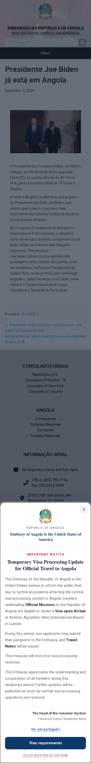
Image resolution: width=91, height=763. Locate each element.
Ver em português (45, 729)
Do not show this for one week (45, 755)
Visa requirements (45, 743)
